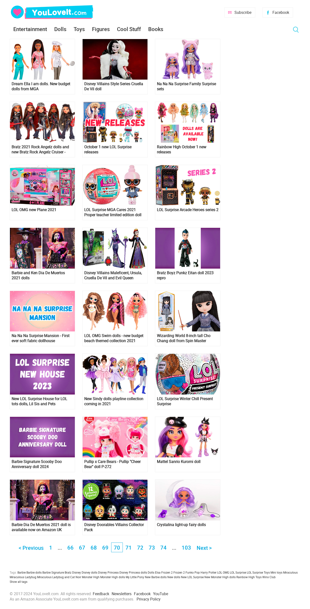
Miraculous (290, 572)
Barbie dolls (34, 572)
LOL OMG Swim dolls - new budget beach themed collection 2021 (113, 338)
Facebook (280, 12)
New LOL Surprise (192, 577)
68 (94, 547)
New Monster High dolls (220, 577)
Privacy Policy (149, 599)
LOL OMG (223, 572)
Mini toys (276, 572)
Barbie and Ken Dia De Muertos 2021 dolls (38, 275)
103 (186, 547)
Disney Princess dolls (133, 572)
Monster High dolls (112, 577)
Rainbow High (245, 577)
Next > (204, 547)
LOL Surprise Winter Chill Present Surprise (185, 401)
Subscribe (242, 12)
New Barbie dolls (156, 577)
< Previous (31, 547)
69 (105, 547)
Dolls (60, 29)
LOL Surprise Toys (258, 572)
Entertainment (30, 29)
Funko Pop (193, 572)
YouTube (160, 593)
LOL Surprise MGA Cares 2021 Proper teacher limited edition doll (112, 212)
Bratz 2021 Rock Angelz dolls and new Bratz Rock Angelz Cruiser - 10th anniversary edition (40, 149)
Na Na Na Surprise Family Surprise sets (186, 86)
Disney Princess (108, 572)
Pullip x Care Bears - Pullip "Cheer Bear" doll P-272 (112, 464)
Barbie (21, 572)
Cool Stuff (129, 29)
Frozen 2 (179, 572)
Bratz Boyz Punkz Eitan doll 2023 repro (185, 275)
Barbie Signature (53, 572)
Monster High (91, 577)
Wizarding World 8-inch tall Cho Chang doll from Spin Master (183, 338)
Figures (101, 29)
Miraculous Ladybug (23, 577)
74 (163, 547)
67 (82, 547)
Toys (79, 29)
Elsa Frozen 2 (164, 572)
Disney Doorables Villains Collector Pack (114, 527)
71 (128, 547)
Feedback (101, 593)
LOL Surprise (238, 572)
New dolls (173, 577)
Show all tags (18, 582)
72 (140, 547)
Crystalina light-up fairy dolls (181, 524)
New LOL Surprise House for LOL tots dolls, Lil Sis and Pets (39, 401)
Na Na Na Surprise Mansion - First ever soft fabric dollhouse (41, 338)
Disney (76, 572)
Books (155, 29)
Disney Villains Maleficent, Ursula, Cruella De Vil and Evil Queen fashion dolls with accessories (113, 275)
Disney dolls (89, 572)
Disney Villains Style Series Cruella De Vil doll (113, 86)
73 (152, 547)
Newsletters (122, 593)
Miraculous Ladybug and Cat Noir (59, 577)
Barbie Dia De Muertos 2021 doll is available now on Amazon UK (41, 527)
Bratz (68, 572)
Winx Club (269, 577)
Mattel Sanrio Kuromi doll (179, 461)
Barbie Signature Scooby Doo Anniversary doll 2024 (37, 464)
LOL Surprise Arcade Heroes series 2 (187, 209)
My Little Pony (135, 577)
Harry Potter (209, 572)
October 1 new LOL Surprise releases (108, 149)
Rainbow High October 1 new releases (181, 149)
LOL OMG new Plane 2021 (34, 209)
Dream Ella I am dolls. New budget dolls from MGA (41, 86)
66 (70, 547)
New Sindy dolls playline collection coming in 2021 (113, 401)
